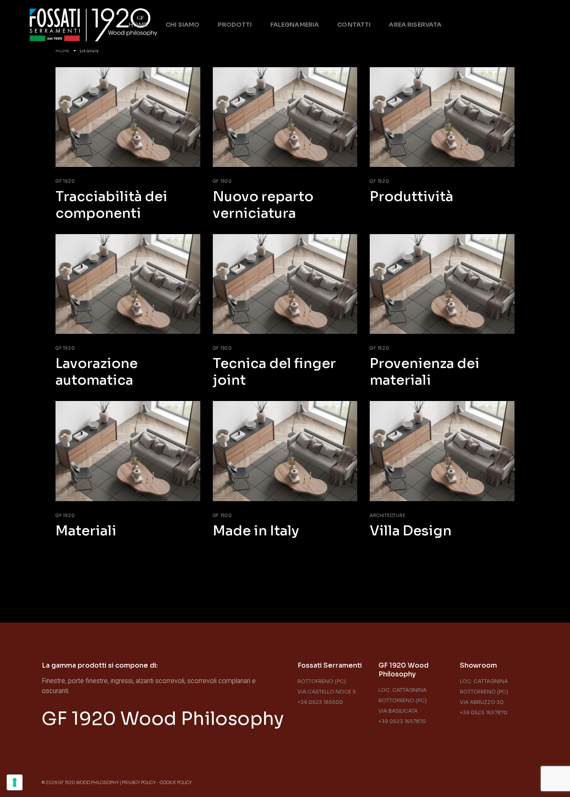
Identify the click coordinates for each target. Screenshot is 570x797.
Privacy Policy (139, 782)
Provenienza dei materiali (424, 371)
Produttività (411, 196)
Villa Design (410, 530)
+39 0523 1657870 (402, 721)
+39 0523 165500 (320, 702)
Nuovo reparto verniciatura (263, 205)
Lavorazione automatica (96, 371)
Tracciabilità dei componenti (111, 205)
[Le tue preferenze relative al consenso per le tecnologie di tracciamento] (15, 782)
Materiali (85, 530)
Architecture (387, 515)
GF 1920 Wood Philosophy (163, 718)
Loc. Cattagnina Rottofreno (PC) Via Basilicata (402, 700)
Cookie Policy (176, 782)
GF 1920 (65, 181)
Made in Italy (256, 530)
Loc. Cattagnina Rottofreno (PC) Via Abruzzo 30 (484, 691)
